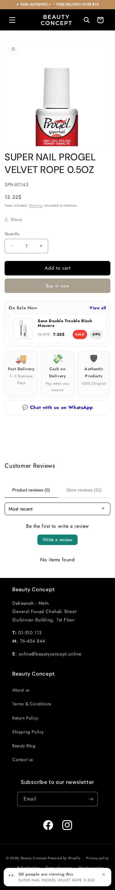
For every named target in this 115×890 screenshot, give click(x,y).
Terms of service (59, 867)
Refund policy (28, 867)
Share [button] (16, 219)
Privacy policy (97, 858)
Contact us (22, 759)
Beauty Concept (34, 858)
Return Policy (25, 718)
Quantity (12, 234)
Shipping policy (91, 867)
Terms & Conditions (32, 704)
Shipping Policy (28, 732)
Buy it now (57, 286)
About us (21, 690)
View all (98, 308)
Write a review (57, 539)
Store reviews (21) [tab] (84, 489)
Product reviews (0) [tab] (31, 489)
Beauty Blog (24, 746)
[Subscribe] (91, 799)
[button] (12, 20)
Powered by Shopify (64, 858)
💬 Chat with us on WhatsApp (57, 407)
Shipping (36, 205)
